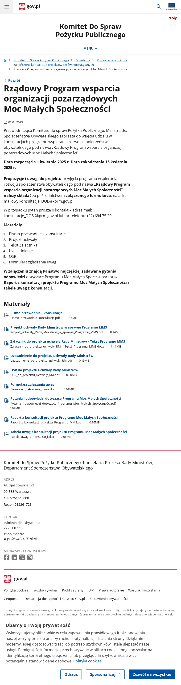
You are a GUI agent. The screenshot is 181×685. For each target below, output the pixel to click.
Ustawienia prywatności (109, 598)
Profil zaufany (72, 590)
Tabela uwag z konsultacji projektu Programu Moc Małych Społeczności (68, 434)
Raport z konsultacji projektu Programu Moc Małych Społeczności (64, 419)
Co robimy (82, 60)
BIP (91, 590)
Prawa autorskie (111, 590)
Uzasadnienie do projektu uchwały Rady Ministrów (51, 358)
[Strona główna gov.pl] (5, 60)
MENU (88, 48)
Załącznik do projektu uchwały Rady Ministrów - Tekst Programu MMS (67, 343)
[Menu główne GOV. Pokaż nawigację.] (6, 6)
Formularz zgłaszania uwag (42, 386)
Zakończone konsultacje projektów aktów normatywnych (53, 65)
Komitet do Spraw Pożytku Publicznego (41, 60)
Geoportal (11, 598)
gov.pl (21, 579)
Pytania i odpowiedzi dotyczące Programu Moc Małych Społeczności (65, 403)
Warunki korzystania (144, 590)
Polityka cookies (16, 590)
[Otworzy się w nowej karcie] (7, 557)
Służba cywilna (45, 590)
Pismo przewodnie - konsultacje (43, 315)
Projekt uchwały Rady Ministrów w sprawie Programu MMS (65, 329)
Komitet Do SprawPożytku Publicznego (91, 30)
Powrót (14, 80)
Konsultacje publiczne (112, 60)
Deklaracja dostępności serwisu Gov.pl (55, 598)
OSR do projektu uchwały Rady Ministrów (44, 372)
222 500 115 (13, 528)
